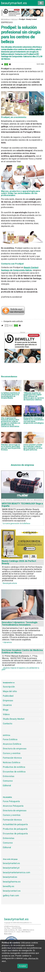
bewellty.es (8, 886)
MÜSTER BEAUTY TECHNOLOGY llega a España (22, 504)
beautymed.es (10, 877)
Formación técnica (12, 758)
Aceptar (22, 966)
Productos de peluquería (15, 829)
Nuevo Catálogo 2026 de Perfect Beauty (19, 562)
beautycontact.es (12, 891)
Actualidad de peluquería (15, 824)
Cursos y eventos (12, 753)
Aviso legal (8, 933)
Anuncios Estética (12, 744)
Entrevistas (8, 776)
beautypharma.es (12, 881)
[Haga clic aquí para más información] (13, 314)
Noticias (14, 19)
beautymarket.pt (11, 868)
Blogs (6, 709)
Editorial (7, 785)
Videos (6, 714)
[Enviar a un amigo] (8, 326)
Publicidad (8, 696)
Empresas (7, 22)
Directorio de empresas (15, 748)
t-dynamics (7, 642)
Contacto (7, 723)
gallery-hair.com (11, 895)
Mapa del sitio (10, 691)
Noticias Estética (11, 762)
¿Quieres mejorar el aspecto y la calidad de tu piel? (20, 668)
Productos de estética (14, 767)
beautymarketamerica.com (16, 872)
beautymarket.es (14, 3)
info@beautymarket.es (12, 926)
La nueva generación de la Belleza (16, 523)
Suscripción (9, 686)
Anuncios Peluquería (13, 806)
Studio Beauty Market (13, 719)
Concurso (8, 781)
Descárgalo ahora (10, 583)
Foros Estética (10, 739)
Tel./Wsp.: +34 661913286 (12, 928)
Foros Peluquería (11, 801)
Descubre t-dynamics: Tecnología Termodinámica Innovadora (19, 623)
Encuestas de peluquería (15, 833)
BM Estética (5, 19)
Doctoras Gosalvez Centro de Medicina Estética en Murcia (22, 651)
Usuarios (7, 705)
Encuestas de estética (14, 771)
